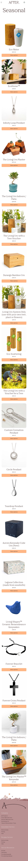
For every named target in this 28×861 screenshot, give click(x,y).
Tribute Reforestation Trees (8, 823)
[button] (24, 2)
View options (14, 55)
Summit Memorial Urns (7, 819)
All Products (4, 815)
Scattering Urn (5, 821)
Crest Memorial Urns (6, 817)
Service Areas (4, 829)
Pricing (3, 831)
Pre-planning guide (6, 854)
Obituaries (4, 852)
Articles (3, 850)
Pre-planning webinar (6, 856)
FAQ (2, 833)
